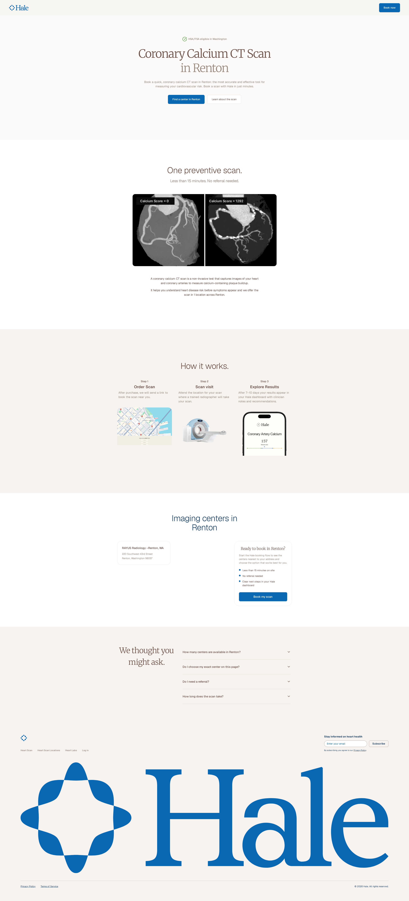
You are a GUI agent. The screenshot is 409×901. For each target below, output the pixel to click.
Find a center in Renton (186, 99)
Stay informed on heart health (343, 736)
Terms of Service (49, 886)
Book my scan (263, 597)
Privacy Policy (360, 750)
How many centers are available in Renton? (212, 652)
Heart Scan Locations (48, 750)
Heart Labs (71, 750)
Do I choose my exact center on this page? (211, 667)
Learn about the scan (224, 99)
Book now (390, 7)
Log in (85, 750)
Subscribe (378, 743)
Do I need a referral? (196, 681)
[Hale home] (24, 738)
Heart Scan (26, 750)
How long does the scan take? (203, 696)
